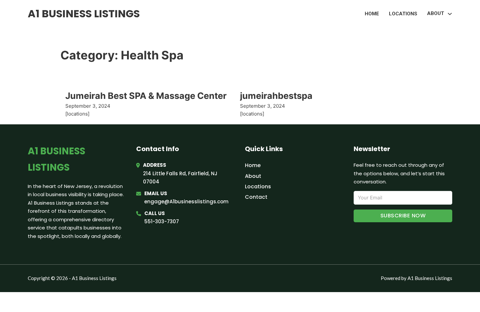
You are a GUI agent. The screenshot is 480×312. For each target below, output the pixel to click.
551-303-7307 (161, 221)
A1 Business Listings (84, 13)
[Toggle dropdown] (449, 13)
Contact (256, 197)
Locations (403, 14)
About (253, 176)
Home (372, 14)
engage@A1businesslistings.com (186, 201)
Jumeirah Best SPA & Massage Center (146, 95)
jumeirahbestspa (276, 95)
